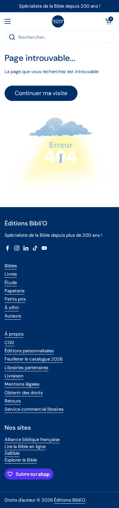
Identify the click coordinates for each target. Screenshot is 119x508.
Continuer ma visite (41, 93)
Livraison (14, 376)
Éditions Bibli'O (69, 500)
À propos (14, 334)
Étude (11, 283)
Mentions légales (22, 384)
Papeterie (14, 291)
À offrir (12, 308)
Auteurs (13, 316)
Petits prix (15, 299)
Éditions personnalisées (29, 351)
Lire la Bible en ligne (25, 446)
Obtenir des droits (24, 393)
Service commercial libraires (34, 409)
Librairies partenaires (26, 368)
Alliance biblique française (32, 439)
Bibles (11, 266)
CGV (9, 342)
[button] (108, 21)
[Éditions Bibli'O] (58, 21)
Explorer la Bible (21, 460)
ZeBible (12, 453)
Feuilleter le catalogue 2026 (34, 359)
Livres (11, 274)
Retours (13, 401)
